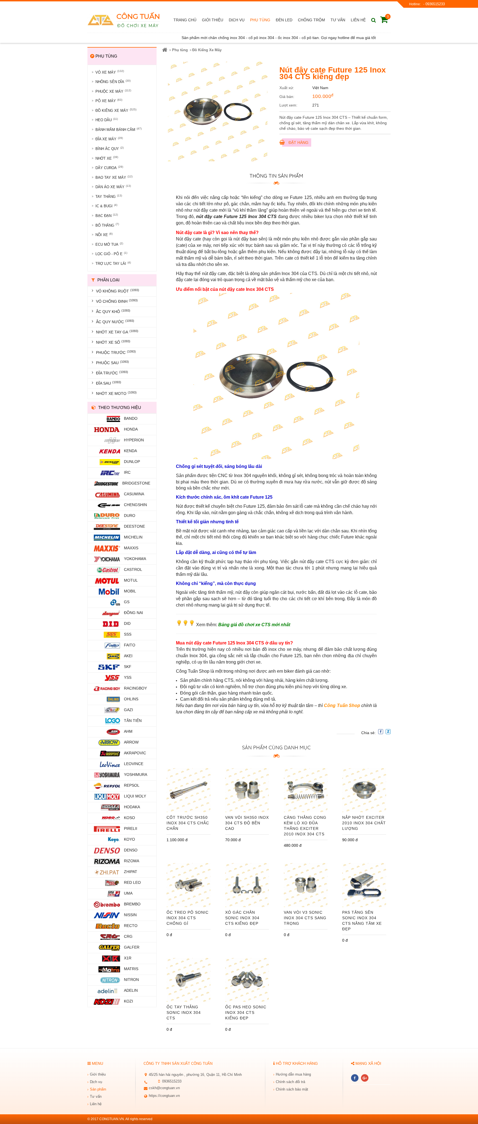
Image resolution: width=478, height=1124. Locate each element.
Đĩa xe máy (109, 138)
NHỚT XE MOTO (116, 393)
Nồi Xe (104, 234)
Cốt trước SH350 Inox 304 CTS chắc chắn (188, 823)
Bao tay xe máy (114, 177)
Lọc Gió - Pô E (111, 253)
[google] (364, 1078)
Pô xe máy (108, 100)
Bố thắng (107, 224)
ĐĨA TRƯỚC (112, 372)
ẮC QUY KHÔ (113, 311)
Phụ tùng (180, 50)
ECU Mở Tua (109, 244)
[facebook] (354, 1078)
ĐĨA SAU (108, 382)
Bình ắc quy (109, 148)
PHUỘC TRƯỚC (116, 352)
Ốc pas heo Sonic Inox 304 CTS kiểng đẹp (245, 1012)
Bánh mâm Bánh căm (118, 129)
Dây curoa (109, 167)
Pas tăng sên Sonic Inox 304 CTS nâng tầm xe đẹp (362, 920)
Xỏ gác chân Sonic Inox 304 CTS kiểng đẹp (242, 918)
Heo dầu (106, 119)
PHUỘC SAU (112, 362)
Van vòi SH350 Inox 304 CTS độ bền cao (247, 823)
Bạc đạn (106, 215)
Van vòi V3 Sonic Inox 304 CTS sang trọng (305, 918)
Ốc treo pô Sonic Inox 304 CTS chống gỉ (188, 918)
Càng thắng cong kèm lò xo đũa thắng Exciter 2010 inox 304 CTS (305, 825)
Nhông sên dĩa (113, 81)
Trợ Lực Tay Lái (113, 263)
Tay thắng (108, 196)
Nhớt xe (106, 158)
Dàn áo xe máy (113, 186)
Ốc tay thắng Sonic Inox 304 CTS (184, 1012)
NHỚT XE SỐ (113, 342)
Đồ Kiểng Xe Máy (115, 110)
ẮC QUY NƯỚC (115, 321)
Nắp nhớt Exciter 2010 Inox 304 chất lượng (364, 823)
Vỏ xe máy (109, 71)
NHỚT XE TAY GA (117, 331)
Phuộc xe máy (113, 91)
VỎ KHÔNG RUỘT (117, 290)
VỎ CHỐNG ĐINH (117, 301)
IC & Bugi (106, 205)
